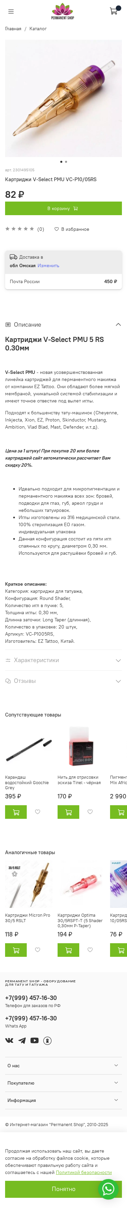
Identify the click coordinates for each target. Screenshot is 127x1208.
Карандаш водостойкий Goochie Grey (27, 782)
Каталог (38, 28)
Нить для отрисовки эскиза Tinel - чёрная (79, 780)
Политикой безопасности (84, 1172)
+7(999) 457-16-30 (31, 998)
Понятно (64, 1189)
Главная (13, 28)
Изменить (48, 265)
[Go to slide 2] (66, 162)
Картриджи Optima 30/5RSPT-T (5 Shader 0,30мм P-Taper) (80, 920)
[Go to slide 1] (61, 162)
